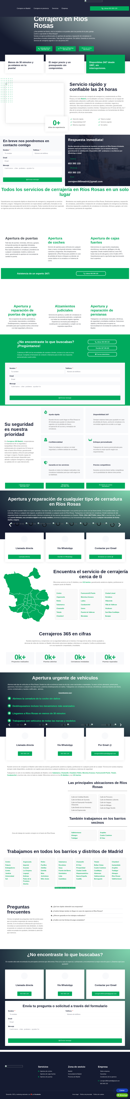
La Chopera (27, 870)
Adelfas (43, 868)
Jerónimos (45, 876)
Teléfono (36, 150)
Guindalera (63, 873)
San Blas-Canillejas (112, 612)
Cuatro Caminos (106, 835)
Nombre (6, 150)
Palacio (8, 865)
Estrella (43, 870)
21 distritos (65, 775)
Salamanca (61, 604)
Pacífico (44, 865)
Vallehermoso (76, 832)
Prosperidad (80, 868)
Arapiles (103, 832)
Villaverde (108, 601)
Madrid (83, 99)
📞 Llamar (120, 1090)
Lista (60, 876)
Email (5, 158)
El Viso (102, 838)
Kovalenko (38, 1094)
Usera (83, 608)
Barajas (108, 616)
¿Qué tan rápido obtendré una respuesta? (68, 906)
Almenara (97, 873)
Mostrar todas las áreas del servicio (65, 888)
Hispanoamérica (82, 873)
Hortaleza (108, 597)
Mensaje (6, 165)
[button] (10, 524)
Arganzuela (61, 597)
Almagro (74, 835)
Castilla (79, 879)
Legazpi (26, 873)
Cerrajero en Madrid (23, 8)
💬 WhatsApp (122, 1095)
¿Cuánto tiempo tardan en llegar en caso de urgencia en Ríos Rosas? (78, 911)
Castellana (62, 879)
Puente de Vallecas (88, 612)
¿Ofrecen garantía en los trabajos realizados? (69, 915)
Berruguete (98, 879)
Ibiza (42, 873)
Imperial (26, 865)
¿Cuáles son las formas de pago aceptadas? (69, 920)
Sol (6, 879)
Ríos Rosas (116, 876)
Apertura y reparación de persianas (102, 310)
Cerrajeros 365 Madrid (15, 441)
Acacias (26, 868)
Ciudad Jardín (81, 870)
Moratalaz (84, 616)
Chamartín (60, 608)
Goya (60, 868)
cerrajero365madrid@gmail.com (85, 181)
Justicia (8, 873)
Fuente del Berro (65, 870)
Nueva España (81, 876)
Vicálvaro (108, 608)
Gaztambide (116, 865)
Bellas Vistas (98, 865)
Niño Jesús (45, 879)
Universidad (9, 876)
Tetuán (59, 612)
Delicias (26, 876)
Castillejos (98, 870)
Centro (59, 593)
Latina (83, 601)
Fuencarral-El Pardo (88, 593)
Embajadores (10, 868)
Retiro (59, 601)
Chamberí (60, 616)
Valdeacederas (99, 876)
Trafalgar (74, 838)
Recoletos (62, 865)
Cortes (7, 870)
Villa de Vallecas (111, 604)
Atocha (25, 884)
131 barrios (87, 582)
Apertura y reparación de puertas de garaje (22, 310)
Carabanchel (85, 604)
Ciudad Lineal (110, 593)
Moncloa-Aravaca (87, 597)
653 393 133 (74, 163)
